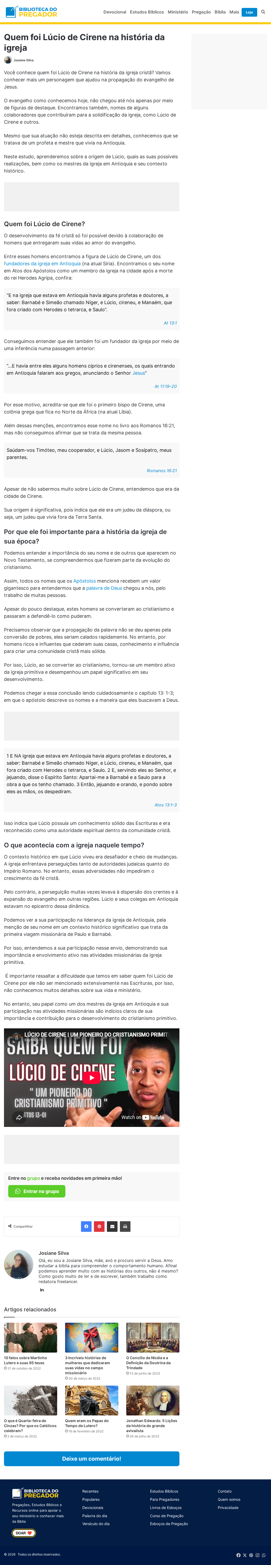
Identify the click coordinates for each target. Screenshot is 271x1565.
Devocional (114, 12)
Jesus (138, 373)
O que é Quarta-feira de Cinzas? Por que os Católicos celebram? (30, 1425)
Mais (234, 12)
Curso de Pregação (166, 1515)
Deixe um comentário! (91, 1458)
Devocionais (92, 1507)
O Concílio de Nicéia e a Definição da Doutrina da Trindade (148, 1362)
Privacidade (228, 1507)
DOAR (24, 1533)
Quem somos (229, 1499)
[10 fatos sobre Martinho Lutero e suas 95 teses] (30, 1338)
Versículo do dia (96, 1523)
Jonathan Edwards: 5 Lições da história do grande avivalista (151, 1425)
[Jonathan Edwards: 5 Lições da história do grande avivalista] (152, 1400)
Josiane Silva (23, 60)
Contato (225, 1491)
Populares (91, 1499)
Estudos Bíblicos (147, 12)
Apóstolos (84, 581)
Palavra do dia (94, 1515)
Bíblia (220, 12)
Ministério (178, 12)
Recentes (90, 1491)
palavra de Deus (104, 588)
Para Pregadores (164, 1499)
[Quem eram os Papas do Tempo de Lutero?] (91, 1400)
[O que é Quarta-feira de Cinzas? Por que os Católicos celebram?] (30, 1400)
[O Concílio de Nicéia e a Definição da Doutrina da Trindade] (152, 1338)
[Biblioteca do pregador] (32, 12)
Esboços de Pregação (169, 1523)
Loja (249, 12)
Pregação (201, 12)
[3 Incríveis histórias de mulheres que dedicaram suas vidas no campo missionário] (91, 1338)
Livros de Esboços (166, 1507)
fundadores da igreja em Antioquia (42, 263)
